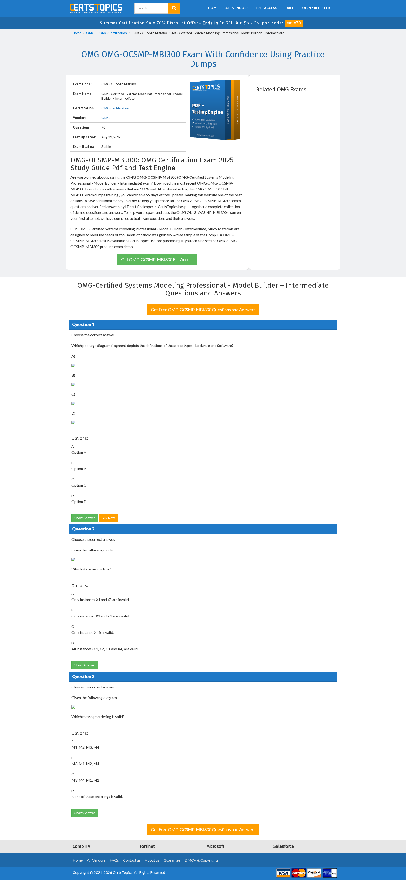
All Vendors (237, 8)
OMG (90, 33)
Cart (288, 8)
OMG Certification (113, 33)
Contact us (132, 860)
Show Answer (84, 518)
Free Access (266, 8)
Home (213, 8)
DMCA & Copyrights (202, 860)
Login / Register (315, 8)
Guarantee (172, 860)
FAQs (114, 860)
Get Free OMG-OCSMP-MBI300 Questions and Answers (203, 309)
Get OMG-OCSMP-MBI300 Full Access (157, 259)
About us (152, 860)
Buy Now (108, 518)
